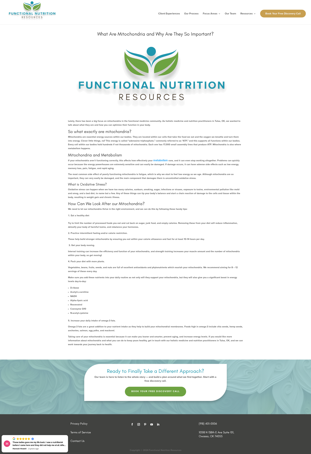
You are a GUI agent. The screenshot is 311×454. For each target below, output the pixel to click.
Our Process (191, 13)
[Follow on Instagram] (138, 424)
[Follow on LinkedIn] (158, 424)
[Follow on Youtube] (151, 424)
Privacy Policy (78, 423)
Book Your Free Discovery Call (283, 13)
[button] (68, 435)
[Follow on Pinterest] (145, 424)
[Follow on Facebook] (132, 424)
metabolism (160, 160)
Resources (246, 13)
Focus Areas (210, 13)
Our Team (230, 13)
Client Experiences (169, 13)
